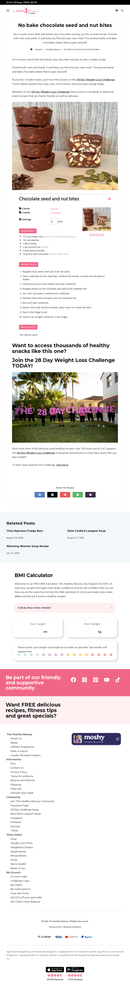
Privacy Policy (18, 772)
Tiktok (14, 830)
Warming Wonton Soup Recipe (27, 546)
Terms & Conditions (21, 776)
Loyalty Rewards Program (25, 755)
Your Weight (92, 624)
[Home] (31, 49)
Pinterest (15, 822)
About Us (15, 738)
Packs (14, 859)
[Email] (90, 494)
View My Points (19, 893)
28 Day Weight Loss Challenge (96, 79)
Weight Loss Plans (21, 843)
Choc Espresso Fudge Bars (24, 530)
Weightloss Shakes (21, 847)
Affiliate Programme (22, 747)
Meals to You (17, 868)
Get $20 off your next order (26, 897)
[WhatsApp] (78, 494)
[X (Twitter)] (52, 494)
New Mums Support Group (25, 813)
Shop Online (14, 834)
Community (13, 797)
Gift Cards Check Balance (25, 901)
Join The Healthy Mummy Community (32, 801)
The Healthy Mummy (19, 734)
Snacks (54, 208)
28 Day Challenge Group (24, 809)
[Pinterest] (65, 494)
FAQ (13, 763)
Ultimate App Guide (21, 792)
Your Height (38, 624)
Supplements (18, 851)
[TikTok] (117, 679)
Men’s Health (18, 863)
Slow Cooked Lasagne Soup (86, 530)
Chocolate (56, 212)
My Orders (16, 884)
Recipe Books (18, 855)
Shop (13, 838)
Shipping (15, 784)
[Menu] (7, 10)
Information (13, 759)
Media (14, 742)
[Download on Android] (75, 969)
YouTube (15, 826)
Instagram (16, 818)
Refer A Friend (18, 751)
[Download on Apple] (55, 969)
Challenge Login (19, 880)
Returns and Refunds (22, 780)
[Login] (117, 10)
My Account (13, 872)
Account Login (18, 876)
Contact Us (16, 767)
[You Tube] (106, 679)
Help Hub (15, 788)
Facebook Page (19, 805)
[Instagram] (84, 679)
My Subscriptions (20, 889)
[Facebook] (40, 494)
